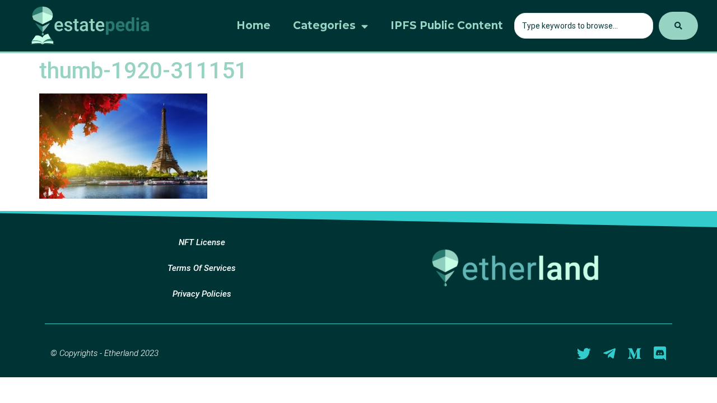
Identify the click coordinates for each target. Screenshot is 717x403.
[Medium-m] (634, 353)
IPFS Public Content (446, 25)
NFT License (202, 242)
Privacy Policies (202, 294)
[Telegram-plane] (609, 353)
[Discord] (660, 353)
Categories (324, 25)
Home (253, 25)
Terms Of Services (201, 268)
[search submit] (678, 26)
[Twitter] (584, 353)
